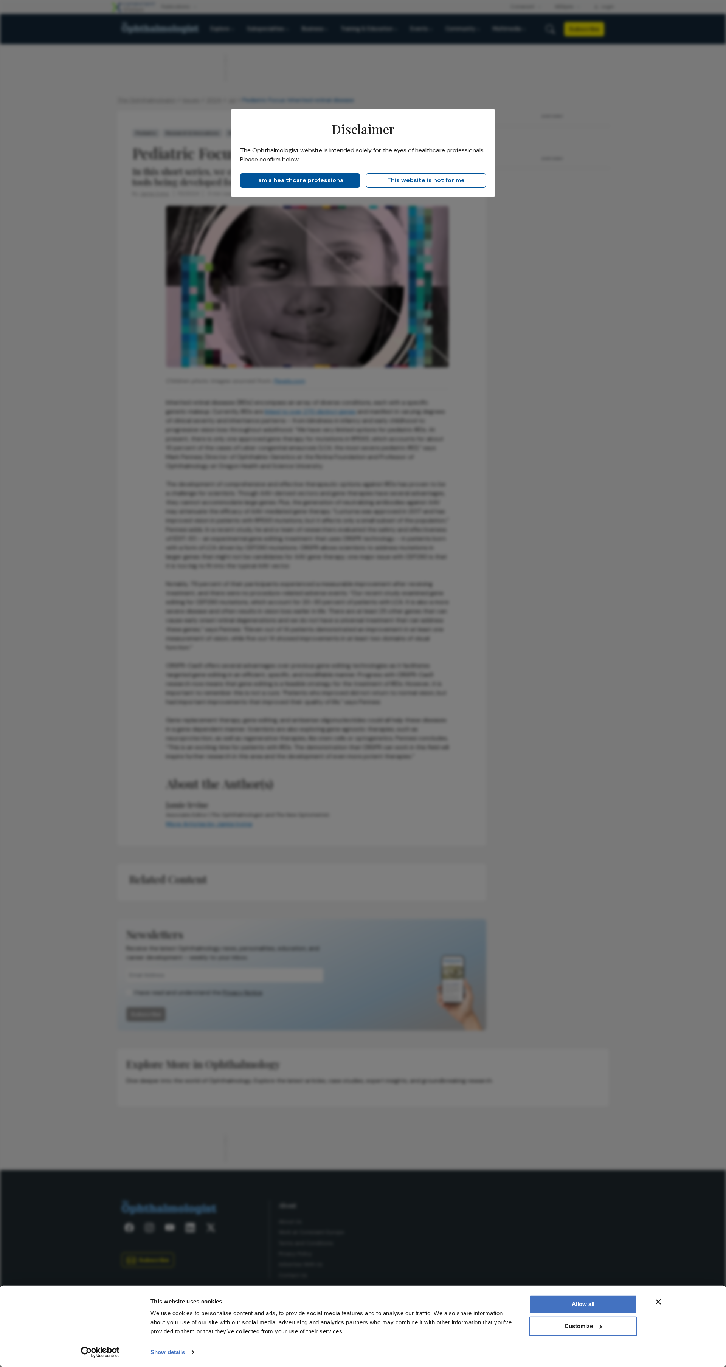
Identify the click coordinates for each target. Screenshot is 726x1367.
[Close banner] (658, 1302)
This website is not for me (426, 180)
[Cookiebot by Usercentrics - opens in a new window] (100, 1352)
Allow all (583, 1304)
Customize (579, 1326)
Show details (167, 1352)
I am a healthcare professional (300, 180)
